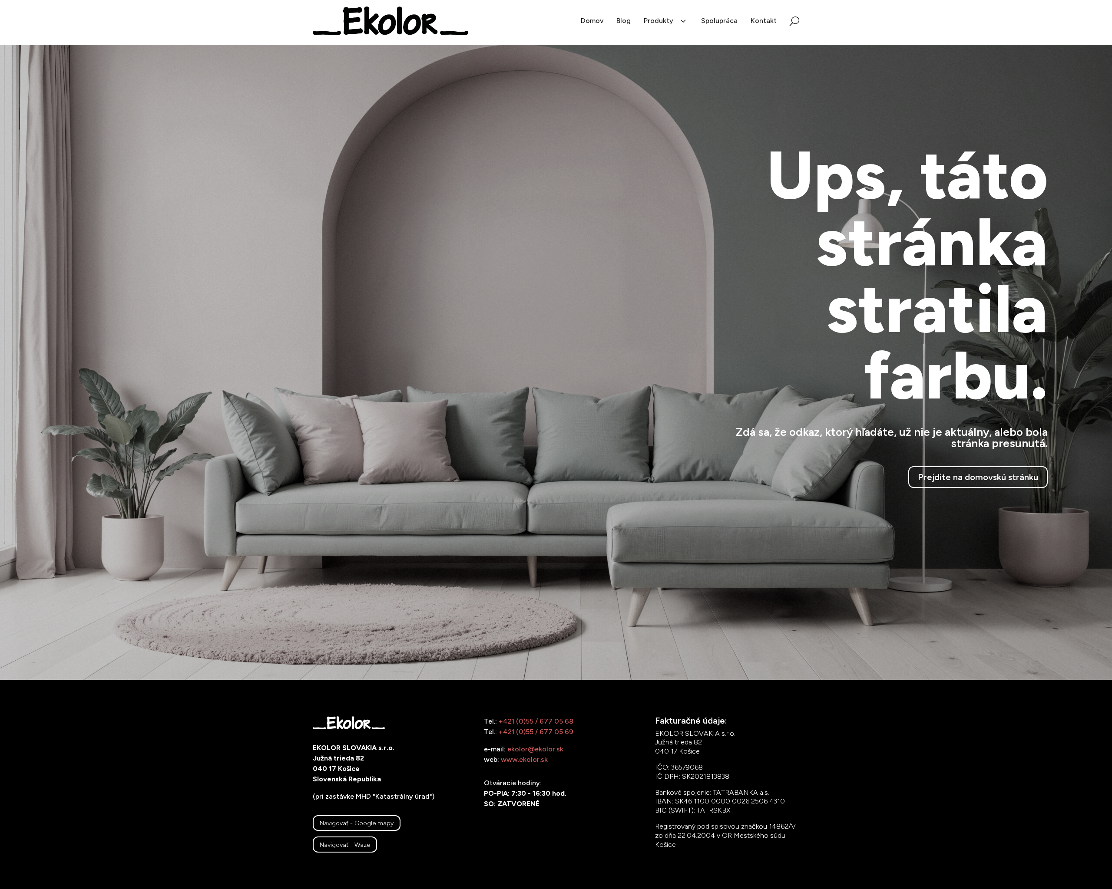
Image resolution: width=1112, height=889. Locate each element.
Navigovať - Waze (345, 845)
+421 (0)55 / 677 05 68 (536, 721)
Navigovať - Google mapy (357, 823)
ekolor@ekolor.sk (535, 749)
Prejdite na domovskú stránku (978, 477)
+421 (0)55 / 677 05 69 (536, 732)
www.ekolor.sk (524, 759)
